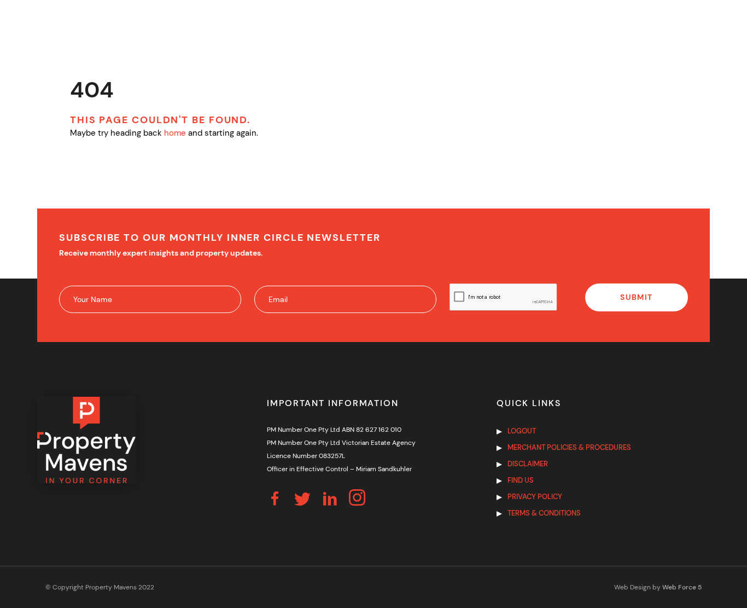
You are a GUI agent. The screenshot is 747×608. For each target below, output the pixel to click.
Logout (521, 431)
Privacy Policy (534, 496)
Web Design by (658, 587)
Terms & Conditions (544, 513)
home (175, 133)
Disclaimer (527, 463)
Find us (520, 480)
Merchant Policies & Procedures (569, 447)
